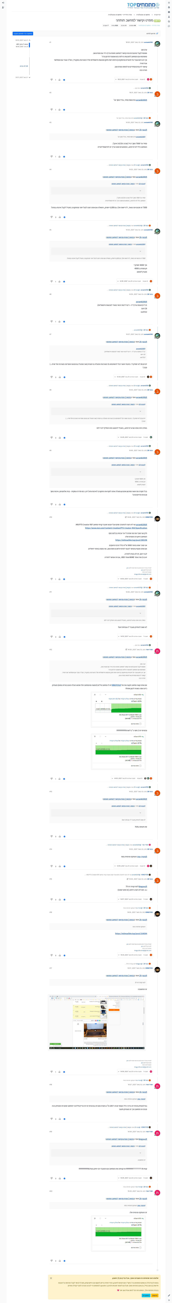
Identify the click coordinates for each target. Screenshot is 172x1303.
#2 (50, 92)
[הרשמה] (3, 7)
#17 (50, 968)
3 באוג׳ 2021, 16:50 (132, 42)
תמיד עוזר (149, 649)
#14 (50, 849)
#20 (50, 1191)
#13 (50, 791)
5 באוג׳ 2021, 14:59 (134, 1132)
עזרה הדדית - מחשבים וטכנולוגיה (149, 25)
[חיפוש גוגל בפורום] (169, 21)
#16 (50, 912)
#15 (50, 879)
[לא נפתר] (169, 12)
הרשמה (154, 1295)
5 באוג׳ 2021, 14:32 (136, 169)
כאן (127, 568)
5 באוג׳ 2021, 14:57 (134, 968)
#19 (50, 1132)
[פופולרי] (169, 7)
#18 (50, 1084)
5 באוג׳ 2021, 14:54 (136, 879)
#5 (50, 230)
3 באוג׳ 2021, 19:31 (136, 92)
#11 (50, 592)
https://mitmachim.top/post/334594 (131, 933)
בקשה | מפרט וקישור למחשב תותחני (120, 130)
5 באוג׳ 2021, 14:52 (136, 791)
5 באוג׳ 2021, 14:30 (132, 122)
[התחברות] (3, 3)
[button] (169, 1295)
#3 (50, 122)
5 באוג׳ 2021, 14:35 (136, 294)
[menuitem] (3, 3)
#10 (50, 517)
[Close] (51, 1278)
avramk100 (148, 42)
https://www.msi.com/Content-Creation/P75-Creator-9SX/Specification (116, 528)
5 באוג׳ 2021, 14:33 (132, 230)
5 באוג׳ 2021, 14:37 (132, 334)
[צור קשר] (169, 26)
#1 (50, 42)
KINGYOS (149, 517)
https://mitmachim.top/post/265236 (131, 540)
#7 (50, 334)
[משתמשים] (169, 17)
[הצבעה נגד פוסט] (51, 80)
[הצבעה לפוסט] (59, 80)
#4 (50, 169)
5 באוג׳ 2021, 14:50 (134, 649)
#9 (50, 450)
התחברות (146, 1295)
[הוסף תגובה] (64, 80)
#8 (50, 390)
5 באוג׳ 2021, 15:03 (134, 1191)
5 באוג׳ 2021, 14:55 (134, 912)
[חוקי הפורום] (169, 3)
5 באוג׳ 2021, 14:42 (136, 390)
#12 (50, 649)
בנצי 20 (150, 92)
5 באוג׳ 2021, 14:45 (136, 450)
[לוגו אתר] (143, 5)
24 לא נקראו (24, 66)
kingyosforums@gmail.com (142, 574)
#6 (50, 294)
